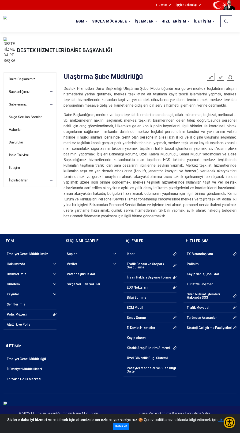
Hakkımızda (16, 264)
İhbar (131, 254)
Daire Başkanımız (22, 79)
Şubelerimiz (18, 104)
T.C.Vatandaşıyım (200, 254)
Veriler (72, 264)
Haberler (15, 130)
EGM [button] (80, 21)
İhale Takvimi (19, 155)
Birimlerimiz (16, 274)
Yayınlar (13, 294)
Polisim (193, 264)
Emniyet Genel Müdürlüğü (26, 359)
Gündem (13, 284)
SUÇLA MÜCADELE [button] (109, 21)
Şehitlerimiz (16, 304)
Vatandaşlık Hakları (81, 274)
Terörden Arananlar (202, 318)
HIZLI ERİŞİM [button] (173, 21)
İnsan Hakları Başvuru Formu (149, 277)
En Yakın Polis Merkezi (24, 379)
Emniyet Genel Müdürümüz (27, 254)
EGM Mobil (135, 307)
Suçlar (72, 254)
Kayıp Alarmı (136, 338)
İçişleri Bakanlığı (186, 5)
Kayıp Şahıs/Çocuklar (203, 274)
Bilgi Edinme (136, 297)
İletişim (14, 168)
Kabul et (121, 426)
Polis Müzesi (17, 314)
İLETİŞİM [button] (202, 21)
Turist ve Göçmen (200, 284)
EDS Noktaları (137, 287)
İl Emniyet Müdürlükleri (24, 369)
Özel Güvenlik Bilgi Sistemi (147, 358)
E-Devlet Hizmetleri (141, 328)
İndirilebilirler (18, 180)
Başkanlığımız (19, 92)
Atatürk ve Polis (18, 324)
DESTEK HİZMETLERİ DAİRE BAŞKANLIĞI (64, 50)
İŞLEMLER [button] (144, 21)
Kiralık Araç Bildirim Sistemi (148, 348)
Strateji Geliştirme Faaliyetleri (209, 328)
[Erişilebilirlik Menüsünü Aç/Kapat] (229, 422)
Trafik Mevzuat (198, 307)
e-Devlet (161, 5)
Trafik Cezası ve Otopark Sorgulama (145, 265)
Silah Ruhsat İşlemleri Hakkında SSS (203, 295)
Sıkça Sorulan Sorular (25, 117)
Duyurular (16, 142)
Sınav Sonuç (136, 318)
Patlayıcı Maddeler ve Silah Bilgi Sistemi (151, 369)
